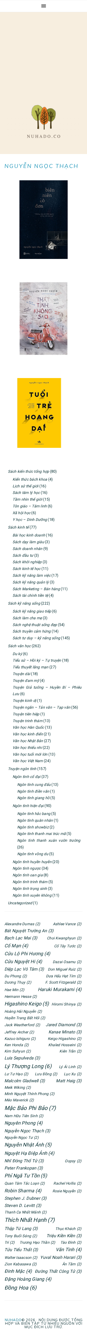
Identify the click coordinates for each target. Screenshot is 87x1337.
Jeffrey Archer (19, 1032)
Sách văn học (19, 646)
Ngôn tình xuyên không (32, 895)
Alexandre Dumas (22, 924)
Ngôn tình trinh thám (30, 882)
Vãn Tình (69, 1249)
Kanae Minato (65, 1031)
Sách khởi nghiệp (27, 562)
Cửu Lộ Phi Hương (27, 953)
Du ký (17, 654)
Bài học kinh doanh (29, 535)
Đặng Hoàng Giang (28, 1279)
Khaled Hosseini (64, 1045)
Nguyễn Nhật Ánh (28, 1145)
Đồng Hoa (20, 1288)
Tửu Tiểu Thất (21, 1249)
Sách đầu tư (23, 555)
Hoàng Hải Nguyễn (23, 1011)
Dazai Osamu (67, 962)
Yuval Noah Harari (60, 1257)
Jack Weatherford (22, 1025)
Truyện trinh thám (27, 721)
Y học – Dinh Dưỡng (30, 519)
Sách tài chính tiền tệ (30, 595)
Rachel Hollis (67, 1183)
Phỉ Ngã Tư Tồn (25, 1176)
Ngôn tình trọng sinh (30, 888)
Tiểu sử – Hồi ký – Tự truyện (37, 660)
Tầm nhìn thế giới (27, 499)
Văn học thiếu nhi (27, 747)
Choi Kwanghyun (64, 938)
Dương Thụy (17, 982)
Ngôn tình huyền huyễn (32, 862)
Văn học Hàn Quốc (28, 727)
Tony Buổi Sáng (20, 1236)
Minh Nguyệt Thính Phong (29, 1094)
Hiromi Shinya (66, 1004)
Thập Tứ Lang (21, 1228)
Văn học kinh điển (28, 734)
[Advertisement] (43, 54)
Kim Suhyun (17, 1051)
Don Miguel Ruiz (64, 969)
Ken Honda (16, 1045)
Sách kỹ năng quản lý (31, 582)
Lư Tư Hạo (16, 1074)
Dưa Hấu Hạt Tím (63, 976)
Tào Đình (71, 1242)
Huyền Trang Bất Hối (24, 1018)
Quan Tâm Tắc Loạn (24, 1183)
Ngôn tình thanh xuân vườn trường (49, 840)
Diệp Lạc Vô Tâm (24, 969)
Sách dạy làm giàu (28, 542)
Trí (9, 1242)
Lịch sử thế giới (26, 486)
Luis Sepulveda (22, 1058)
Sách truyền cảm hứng (32, 631)
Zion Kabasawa (20, 1264)
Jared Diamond (63, 1024)
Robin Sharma (23, 1190)
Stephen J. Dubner (25, 1198)
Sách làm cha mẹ (27, 618)
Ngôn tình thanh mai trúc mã (41, 833)
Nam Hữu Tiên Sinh (24, 1116)
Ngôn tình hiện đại (28, 806)
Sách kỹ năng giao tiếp (32, 611)
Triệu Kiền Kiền (63, 1235)
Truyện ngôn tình (22, 769)
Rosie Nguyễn (67, 1191)
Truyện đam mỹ (26, 680)
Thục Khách (68, 1228)
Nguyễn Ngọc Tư (21, 1137)
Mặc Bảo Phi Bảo (30, 1108)
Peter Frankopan (23, 1168)
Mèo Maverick (19, 1100)
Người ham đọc (43, 121)
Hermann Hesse (20, 996)
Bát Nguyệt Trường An (29, 930)
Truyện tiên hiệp (26, 714)
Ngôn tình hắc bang (33, 813)
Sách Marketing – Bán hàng (36, 589)
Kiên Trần (70, 1051)
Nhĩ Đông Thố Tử (24, 1160)
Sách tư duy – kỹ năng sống (36, 638)
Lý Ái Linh (70, 1067)
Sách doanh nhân (27, 548)
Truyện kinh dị (24, 700)
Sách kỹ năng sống (24, 603)
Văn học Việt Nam (28, 761)
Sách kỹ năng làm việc (32, 575)
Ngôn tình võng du (32, 854)
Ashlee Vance (67, 924)
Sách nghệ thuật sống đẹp (35, 625)
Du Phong (15, 976)
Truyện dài (21, 674)
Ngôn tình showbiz (33, 827)
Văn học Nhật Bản (28, 741)
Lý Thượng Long (28, 1066)
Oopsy (73, 1161)
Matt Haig (68, 1080)
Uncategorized (20, 903)
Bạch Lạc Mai (20, 937)
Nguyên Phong (23, 1123)
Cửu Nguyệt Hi (23, 961)
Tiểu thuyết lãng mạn (30, 667)
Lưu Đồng (46, 1074)
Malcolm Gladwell (24, 1080)
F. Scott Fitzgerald (63, 982)
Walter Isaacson (20, 1257)
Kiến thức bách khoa (30, 479)
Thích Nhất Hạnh (29, 1220)
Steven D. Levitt (22, 1205)
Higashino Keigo (26, 1004)
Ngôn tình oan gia (28, 875)
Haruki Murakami (59, 989)
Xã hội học (21, 513)
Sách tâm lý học (26, 492)
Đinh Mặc (18, 1271)
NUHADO (13, 1320)
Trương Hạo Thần (37, 1242)
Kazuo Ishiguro (20, 1038)
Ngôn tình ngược (27, 868)
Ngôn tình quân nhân (35, 820)
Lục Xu (72, 1074)
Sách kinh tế (18, 527)
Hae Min (14, 990)
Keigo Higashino (64, 1038)
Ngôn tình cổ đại (27, 776)
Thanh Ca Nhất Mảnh (25, 1212)
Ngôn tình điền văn (33, 791)
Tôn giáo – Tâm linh (30, 506)
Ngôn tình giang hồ (33, 798)
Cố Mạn (16, 945)
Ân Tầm (71, 1264)
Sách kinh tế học (27, 568)
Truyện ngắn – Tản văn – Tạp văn (41, 707)
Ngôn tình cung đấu (34, 784)
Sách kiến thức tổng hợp (28, 471)
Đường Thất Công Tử (58, 1271)
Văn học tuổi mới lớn (30, 754)
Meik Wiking (17, 1087)
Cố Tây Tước (67, 946)
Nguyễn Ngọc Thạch (27, 1130)
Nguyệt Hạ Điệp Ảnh (29, 1153)
